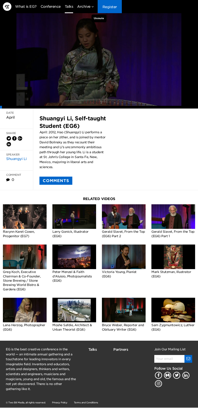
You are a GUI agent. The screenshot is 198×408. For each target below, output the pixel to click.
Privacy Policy (59, 402)
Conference (51, 6)
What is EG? (26, 6)
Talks (69, 6)
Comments (56, 180)
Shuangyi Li (16, 159)
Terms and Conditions (86, 402)
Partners (120, 349)
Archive (83, 6)
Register (109, 7)
